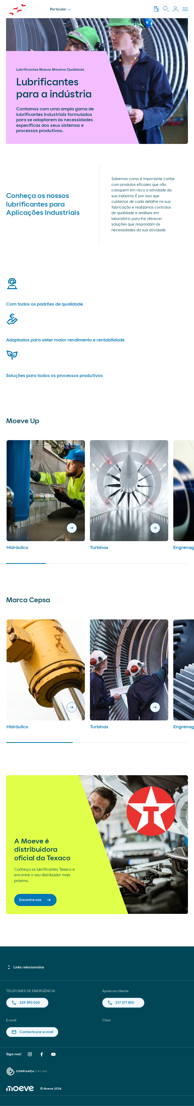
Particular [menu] (58, 9)
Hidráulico (17, 547)
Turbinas (99, 547)
